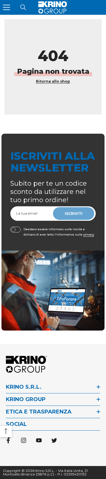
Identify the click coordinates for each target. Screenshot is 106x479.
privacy (88, 234)
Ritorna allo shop (53, 81)
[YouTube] (39, 440)
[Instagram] (23, 440)
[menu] (6, 7)
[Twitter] (54, 440)
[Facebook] (8, 440)
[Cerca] (23, 7)
